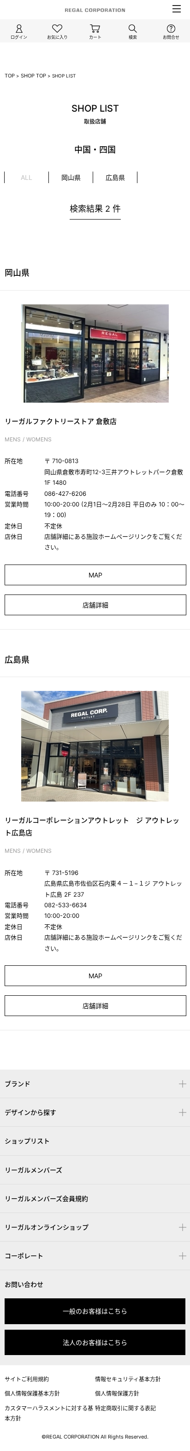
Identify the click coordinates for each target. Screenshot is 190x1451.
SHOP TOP (33, 75)
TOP (10, 75)
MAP (95, 575)
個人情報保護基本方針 (32, 1393)
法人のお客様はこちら (95, 1342)
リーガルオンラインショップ (47, 1227)
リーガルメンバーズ (33, 1170)
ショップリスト (27, 1141)
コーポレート (24, 1256)
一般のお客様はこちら (95, 1311)
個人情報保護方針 (117, 1393)
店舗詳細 (95, 605)
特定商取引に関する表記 (125, 1408)
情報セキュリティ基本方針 (128, 1379)
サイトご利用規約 (27, 1379)
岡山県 (71, 177)
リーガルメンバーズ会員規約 (46, 1198)
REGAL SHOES (95, 1037)
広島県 (115, 177)
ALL (26, 177)
